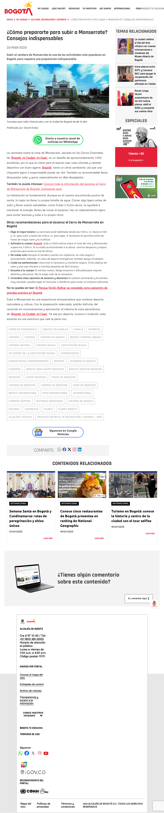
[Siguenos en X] (33, 753)
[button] (59, 450)
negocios (14, 377)
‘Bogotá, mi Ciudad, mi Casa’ (29, 157)
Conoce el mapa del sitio (31, 676)
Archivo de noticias (31, 690)
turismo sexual (46, 345)
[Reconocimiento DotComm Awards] (32, 791)
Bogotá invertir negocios (85, 369)
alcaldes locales (20, 417)
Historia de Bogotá (81, 401)
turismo (30, 337)
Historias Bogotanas (49, 401)
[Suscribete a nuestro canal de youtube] (46, 753)
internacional (82, 393)
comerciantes (70, 353)
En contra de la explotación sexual (32, 353)
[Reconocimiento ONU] (23, 791)
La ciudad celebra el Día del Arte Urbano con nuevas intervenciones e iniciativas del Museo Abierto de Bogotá (145, 49)
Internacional (18, 503)
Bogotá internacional (23, 393)
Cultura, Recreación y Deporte (48, 19)
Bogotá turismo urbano (85, 337)
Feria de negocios (84, 385)
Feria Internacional (55, 393)
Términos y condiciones (68, 805)
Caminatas (31, 409)
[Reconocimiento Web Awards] (44, 791)
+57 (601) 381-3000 (32, 639)
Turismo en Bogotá (52, 337)
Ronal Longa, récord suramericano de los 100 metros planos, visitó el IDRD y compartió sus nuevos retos (144, 101)
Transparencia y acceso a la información (29, 700)
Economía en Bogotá (83, 361)
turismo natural (19, 345)
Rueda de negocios (64, 377)
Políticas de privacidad (43, 805)
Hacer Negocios (36, 377)
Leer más (48, 538)
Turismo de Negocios (54, 385)
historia (14, 409)
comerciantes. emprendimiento (29, 361)
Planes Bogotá (67, 409)
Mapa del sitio (25, 805)
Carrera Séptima (20, 401)
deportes (94, 329)
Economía (15, 369)
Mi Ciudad (21, 19)
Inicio (10, 19)
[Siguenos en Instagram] (39, 753)
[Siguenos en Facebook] (20, 753)
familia (78, 329)
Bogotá (47, 167)
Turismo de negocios (22, 385)
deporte (59, 361)
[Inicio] (18, 8)
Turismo (14, 337)
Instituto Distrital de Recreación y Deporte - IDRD (69, 417)
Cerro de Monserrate (23, 329)
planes (48, 409)
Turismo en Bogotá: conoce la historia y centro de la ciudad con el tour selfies (132, 516)
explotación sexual (74, 345)
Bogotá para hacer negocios (45, 369)
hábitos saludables (55, 329)
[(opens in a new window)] (74, 450)
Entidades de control (32, 684)
